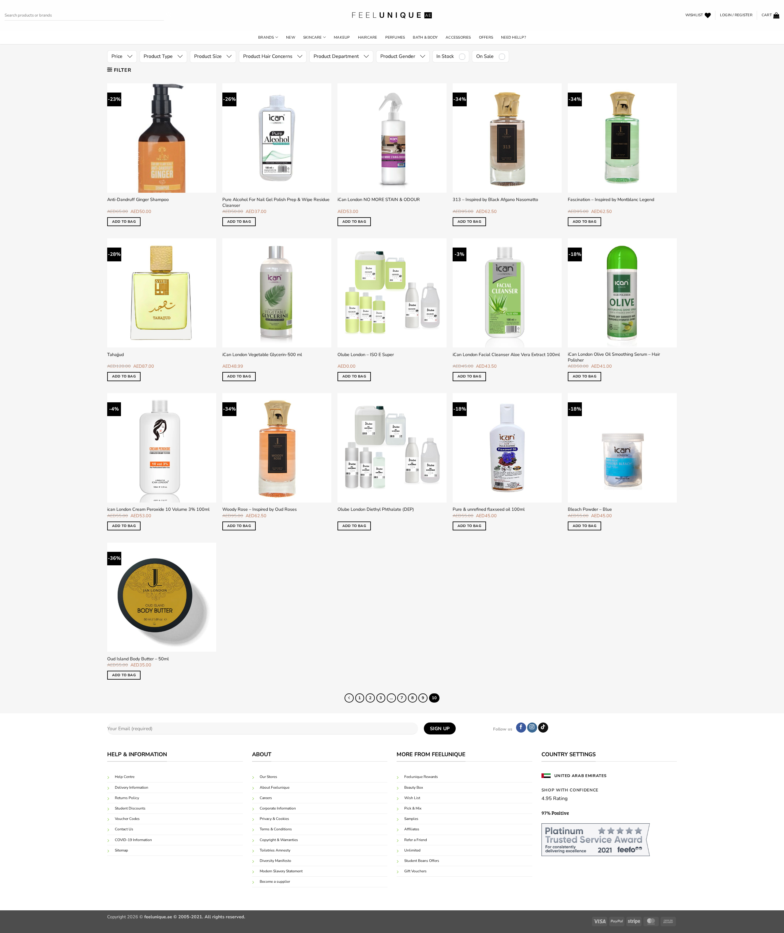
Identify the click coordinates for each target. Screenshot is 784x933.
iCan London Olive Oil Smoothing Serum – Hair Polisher (614, 357)
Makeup (342, 37)
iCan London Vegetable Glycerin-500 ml (262, 355)
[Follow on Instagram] (532, 728)
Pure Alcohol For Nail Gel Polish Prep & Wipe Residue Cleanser (276, 202)
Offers (486, 37)
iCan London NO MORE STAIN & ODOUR (378, 200)
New (290, 37)
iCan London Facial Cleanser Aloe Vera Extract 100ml (506, 355)
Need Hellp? (513, 37)
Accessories (458, 37)
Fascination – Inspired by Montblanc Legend (611, 200)
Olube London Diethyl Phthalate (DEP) (375, 509)
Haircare (367, 37)
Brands (266, 37)
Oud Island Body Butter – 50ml (138, 659)
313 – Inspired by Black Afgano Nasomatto (495, 200)
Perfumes (395, 37)
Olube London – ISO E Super (365, 355)
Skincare (312, 37)
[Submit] (169, 15)
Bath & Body (425, 37)
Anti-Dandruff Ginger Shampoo (138, 200)
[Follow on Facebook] (521, 728)
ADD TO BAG (354, 376)
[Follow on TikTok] (543, 728)
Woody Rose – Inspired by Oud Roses (259, 509)
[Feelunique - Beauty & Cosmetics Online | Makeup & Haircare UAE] (392, 15)
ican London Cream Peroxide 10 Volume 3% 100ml (158, 509)
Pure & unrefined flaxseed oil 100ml (489, 509)
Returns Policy (127, 797)
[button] (736, 15)
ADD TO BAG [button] (124, 221)
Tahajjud (115, 355)
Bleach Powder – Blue (590, 509)
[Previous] (349, 698)
